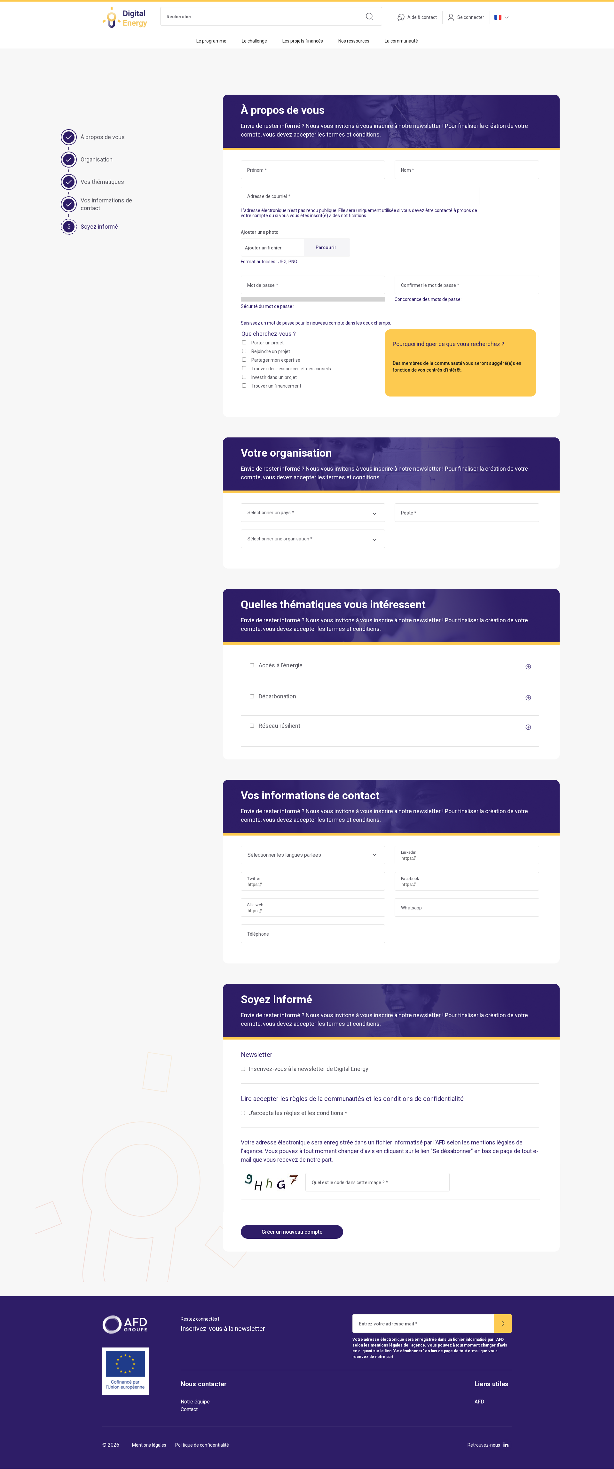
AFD (479, 1402)
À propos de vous (103, 137)
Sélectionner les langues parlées (284, 855)
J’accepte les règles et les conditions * (298, 1113)
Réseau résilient (279, 725)
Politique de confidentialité (202, 1445)
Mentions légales (149, 1445)
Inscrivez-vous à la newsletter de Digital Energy (308, 1068)
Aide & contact (422, 17)
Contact (189, 1409)
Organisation (97, 159)
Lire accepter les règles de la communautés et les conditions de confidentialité (352, 1099)
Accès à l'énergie (281, 665)
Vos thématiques (102, 181)
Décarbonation (277, 696)
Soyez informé (99, 226)
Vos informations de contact (106, 204)
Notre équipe (195, 1402)
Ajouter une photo (260, 232)
